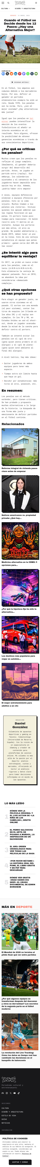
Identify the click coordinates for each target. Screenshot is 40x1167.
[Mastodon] (23, 73)
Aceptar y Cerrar (20, 1162)
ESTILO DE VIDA (9, 1115)
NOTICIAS (6, 1123)
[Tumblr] (32, 73)
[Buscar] (8, 3)
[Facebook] (3, 73)
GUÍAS (4, 1119)
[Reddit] (11, 73)
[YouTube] (15, 1093)
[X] (7, 73)
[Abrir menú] (4, 3)
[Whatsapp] (28, 73)
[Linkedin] (15, 73)
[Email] (36, 73)
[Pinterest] (19, 73)
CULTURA (4, 8)
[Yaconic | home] (20, 1079)
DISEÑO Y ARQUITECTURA (25, 8)
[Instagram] (7, 1093)
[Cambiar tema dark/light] (36, 3)
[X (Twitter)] (10, 1093)
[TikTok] (19, 1093)
